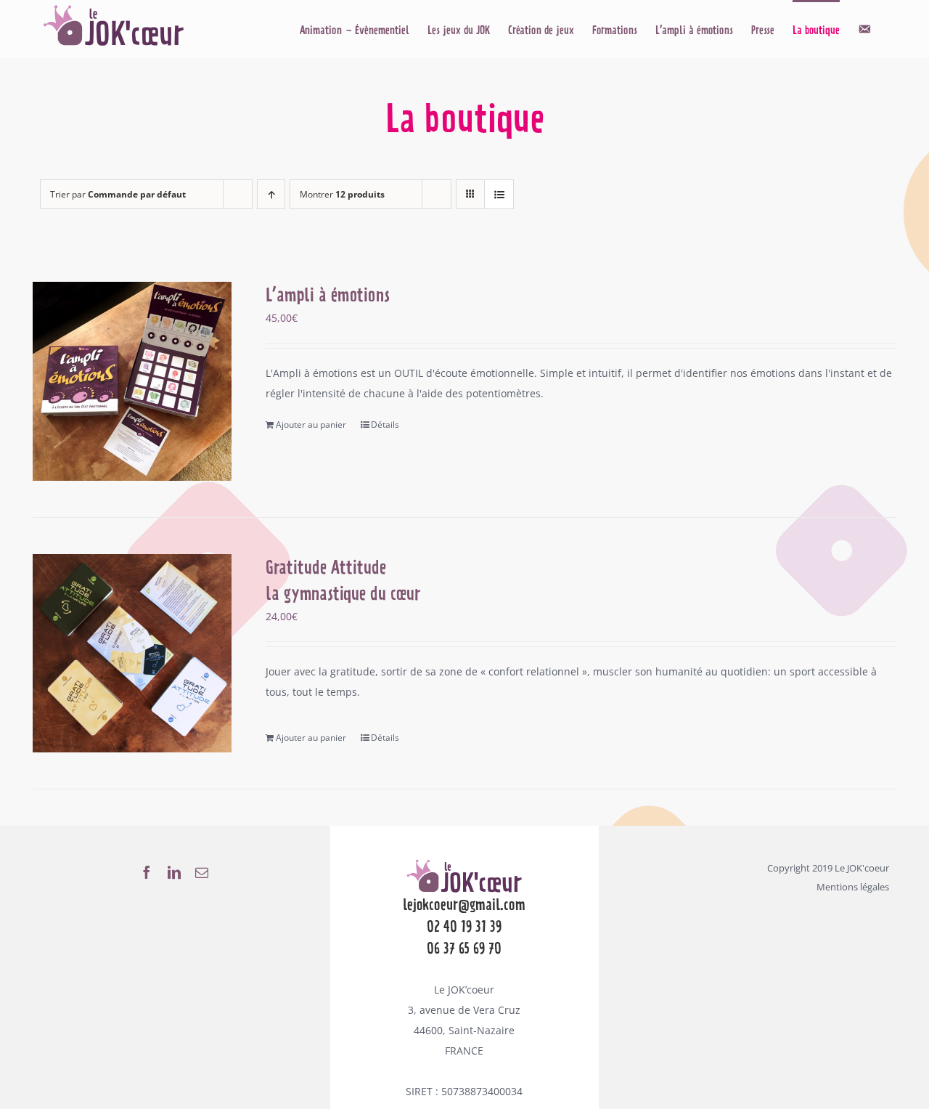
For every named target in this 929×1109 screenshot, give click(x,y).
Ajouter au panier (311, 424)
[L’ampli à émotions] (132, 381)
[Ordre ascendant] (271, 194)
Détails (385, 424)
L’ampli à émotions (328, 295)
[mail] (201, 872)
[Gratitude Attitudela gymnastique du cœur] (132, 653)
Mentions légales (853, 886)
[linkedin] (174, 872)
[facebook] (146, 872)
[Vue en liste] (499, 194)
